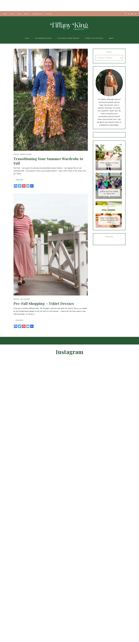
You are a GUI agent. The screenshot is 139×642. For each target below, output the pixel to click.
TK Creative (69, 26)
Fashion (16, 154)
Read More (19, 180)
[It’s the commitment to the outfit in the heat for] (69, 5)
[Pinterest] (129, 11)
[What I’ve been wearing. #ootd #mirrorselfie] (100, 5)
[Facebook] (126, 11)
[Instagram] (132, 11)
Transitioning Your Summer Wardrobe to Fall (48, 160)
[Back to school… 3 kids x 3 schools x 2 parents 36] (131, 5)
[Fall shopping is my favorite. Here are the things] (23, 5)
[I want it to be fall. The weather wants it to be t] (38, 5)
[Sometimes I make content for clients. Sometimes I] (115, 447)
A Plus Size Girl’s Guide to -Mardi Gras (109, 192)
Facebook (109, 237)
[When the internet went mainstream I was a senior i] (54, 5)
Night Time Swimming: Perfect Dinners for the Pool (109, 220)
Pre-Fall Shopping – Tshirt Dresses (44, 303)
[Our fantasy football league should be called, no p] (85, 5)
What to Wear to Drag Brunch (109, 164)
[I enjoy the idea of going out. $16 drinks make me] (7, 5)
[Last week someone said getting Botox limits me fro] (116, 5)
